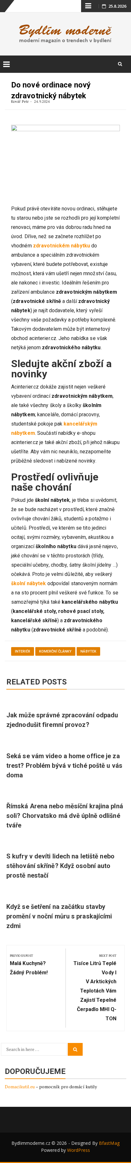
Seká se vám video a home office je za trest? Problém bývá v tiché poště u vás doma (64, 765)
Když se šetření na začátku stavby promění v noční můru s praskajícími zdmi (59, 916)
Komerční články (55, 651)
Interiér (22, 651)
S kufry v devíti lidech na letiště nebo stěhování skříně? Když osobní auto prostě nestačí (60, 865)
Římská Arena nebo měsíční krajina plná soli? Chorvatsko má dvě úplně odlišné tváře (64, 815)
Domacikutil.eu (20, 1087)
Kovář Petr (20, 101)
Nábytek (88, 651)
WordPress (78, 1150)
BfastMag (109, 1143)
